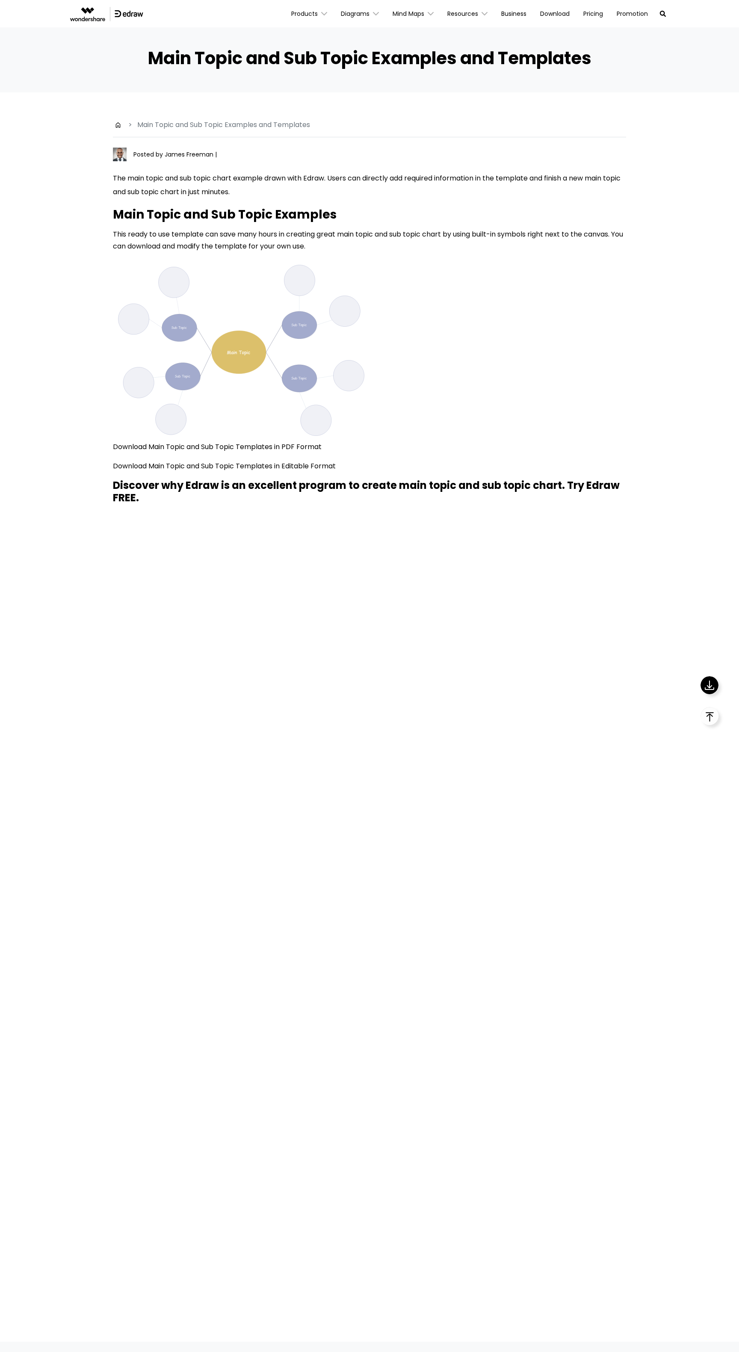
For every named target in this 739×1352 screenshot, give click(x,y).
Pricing (593, 13)
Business (513, 13)
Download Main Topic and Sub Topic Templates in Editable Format (224, 466)
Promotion (632, 13)
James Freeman (190, 154)
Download (555, 13)
